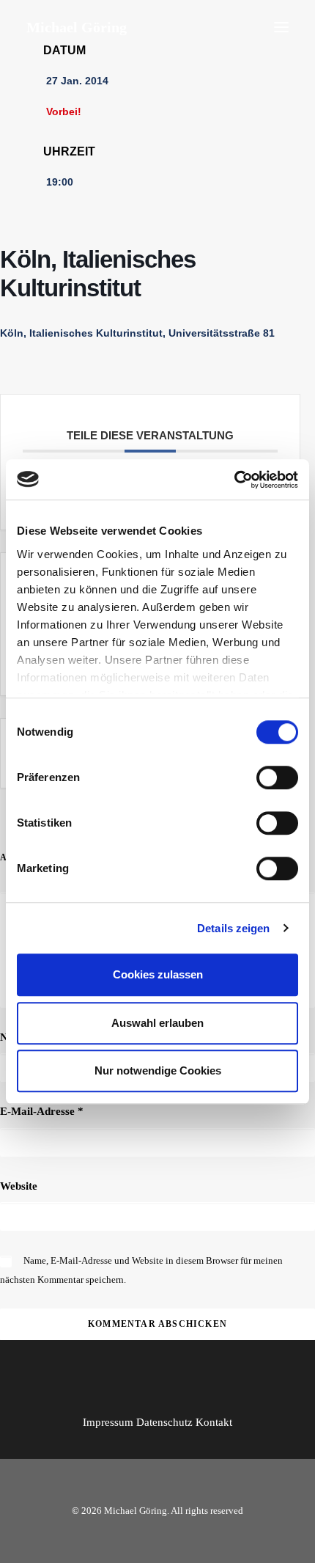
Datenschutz (164, 1422)
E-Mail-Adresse (42, 1111)
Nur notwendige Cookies (157, 1070)
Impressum (108, 1422)
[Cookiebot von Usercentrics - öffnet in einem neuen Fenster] (234, 479)
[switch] (277, 777)
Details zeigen (233, 928)
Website (18, 1186)
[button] (281, 27)
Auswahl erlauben (157, 1023)
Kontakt (214, 1422)
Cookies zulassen (158, 974)
